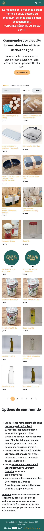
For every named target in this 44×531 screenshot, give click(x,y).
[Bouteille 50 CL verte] (32, 375)
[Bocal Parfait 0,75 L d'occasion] (32, 258)
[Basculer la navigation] (40, 3)
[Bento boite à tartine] (32, 134)
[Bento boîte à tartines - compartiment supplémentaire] (11, 165)
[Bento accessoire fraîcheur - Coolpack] (11, 134)
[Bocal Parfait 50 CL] (11, 316)
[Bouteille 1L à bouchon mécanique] (32, 344)
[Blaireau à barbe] (11, 229)
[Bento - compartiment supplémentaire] (32, 104)
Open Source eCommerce (31, 528)
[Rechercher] (17, 90)
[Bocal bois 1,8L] (32, 316)
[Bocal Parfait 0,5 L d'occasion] (11, 258)
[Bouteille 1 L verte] (11, 344)
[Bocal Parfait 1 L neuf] (11, 288)
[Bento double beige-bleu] (32, 165)
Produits (5, 85)
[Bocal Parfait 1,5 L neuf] (32, 288)
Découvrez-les (22, 72)
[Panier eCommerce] (36, 3)
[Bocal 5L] (32, 229)
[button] (26, 90)
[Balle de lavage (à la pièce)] (11, 104)
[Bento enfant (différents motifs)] (32, 197)
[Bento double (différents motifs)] (11, 197)
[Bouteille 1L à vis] (11, 375)
